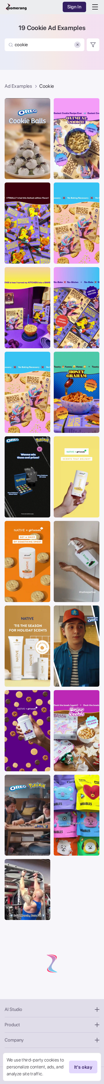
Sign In (74, 7)
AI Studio (13, 1009)
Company (14, 1040)
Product (12, 1024)
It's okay (83, 1067)
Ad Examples (18, 86)
